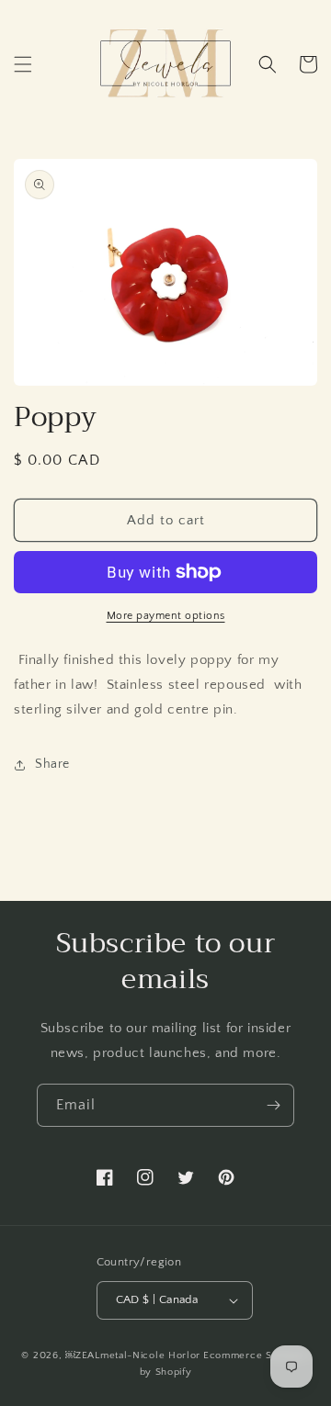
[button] (23, 64)
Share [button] (52, 764)
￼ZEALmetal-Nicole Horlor (132, 1355)
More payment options (166, 616)
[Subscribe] (273, 1105)
